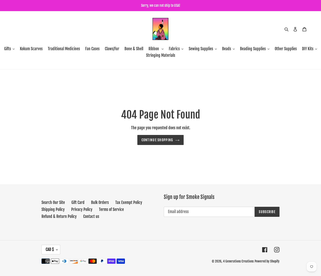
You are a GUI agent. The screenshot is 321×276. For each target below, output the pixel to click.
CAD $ (50, 249)
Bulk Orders (100, 202)
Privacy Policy (81, 209)
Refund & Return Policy (59, 216)
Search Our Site (53, 202)
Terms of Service (111, 209)
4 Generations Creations (238, 261)
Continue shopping (157, 140)
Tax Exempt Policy (128, 202)
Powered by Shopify (267, 261)
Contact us (91, 216)
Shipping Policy (53, 209)
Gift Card (78, 202)
